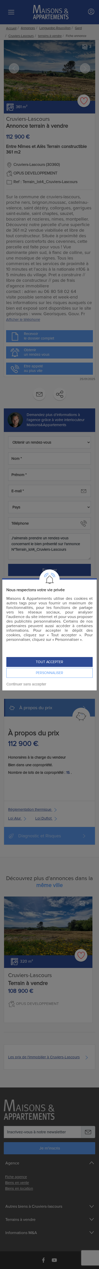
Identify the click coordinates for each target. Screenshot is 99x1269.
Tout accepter (49, 662)
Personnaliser (49, 673)
